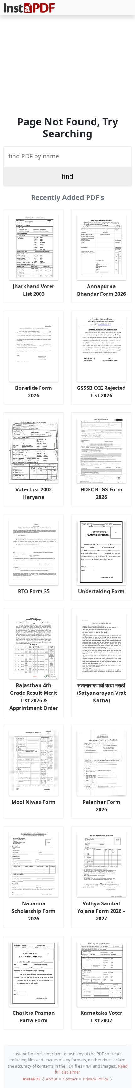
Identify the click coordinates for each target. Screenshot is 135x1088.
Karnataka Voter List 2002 (101, 1016)
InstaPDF (31, 1079)
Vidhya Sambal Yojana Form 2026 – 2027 (101, 911)
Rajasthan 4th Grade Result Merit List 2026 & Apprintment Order (33, 696)
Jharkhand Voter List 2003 (33, 290)
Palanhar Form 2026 (101, 805)
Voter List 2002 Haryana (33, 493)
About (51, 1079)
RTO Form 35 (34, 591)
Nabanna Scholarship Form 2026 (34, 911)
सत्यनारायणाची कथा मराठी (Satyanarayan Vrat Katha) (101, 693)
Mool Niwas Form (34, 801)
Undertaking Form (101, 591)
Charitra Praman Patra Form (34, 1016)
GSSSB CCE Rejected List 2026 (101, 391)
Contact (70, 1079)
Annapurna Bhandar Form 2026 (101, 290)
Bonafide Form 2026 (33, 391)
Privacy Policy (95, 1079)
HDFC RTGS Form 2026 (101, 493)
